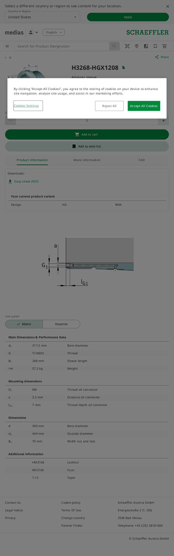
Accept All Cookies (144, 106)
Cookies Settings (26, 106)
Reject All (109, 106)
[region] (87, 98)
